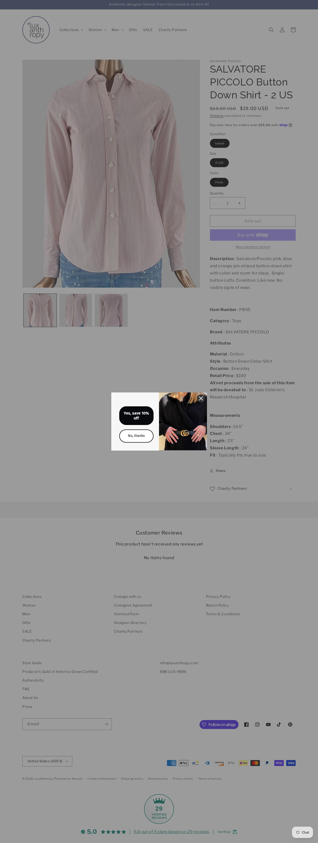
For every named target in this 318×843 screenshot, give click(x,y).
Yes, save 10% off (136, 415)
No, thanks (136, 436)
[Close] (201, 398)
